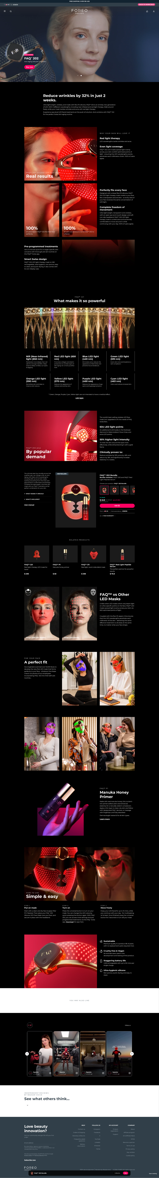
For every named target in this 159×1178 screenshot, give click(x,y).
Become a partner (129, 1142)
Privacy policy (130, 1149)
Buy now (29, 67)
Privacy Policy (28, 1155)
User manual (29, 505)
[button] (77, 75)
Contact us (81, 1129)
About (133, 1129)
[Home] (79, 12)
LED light (79, 398)
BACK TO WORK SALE (146, 4)
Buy (125, 1173)
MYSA (133, 1139)
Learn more (105, 819)
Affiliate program (129, 1132)
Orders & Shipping (79, 1132)
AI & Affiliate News (129, 1136)
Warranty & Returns (78, 1136)
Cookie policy (130, 1155)
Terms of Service (39, 1155)
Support (115, 1134)
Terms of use (131, 1146)
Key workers (131, 1152)
